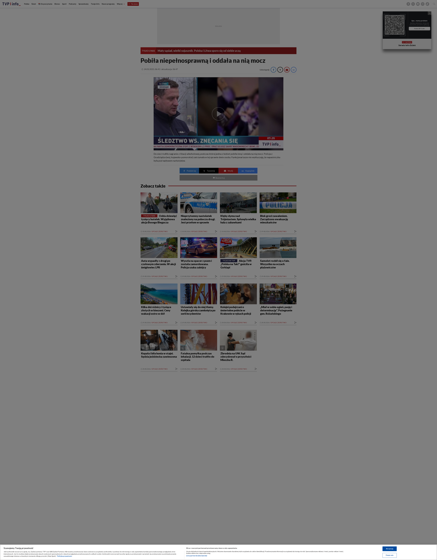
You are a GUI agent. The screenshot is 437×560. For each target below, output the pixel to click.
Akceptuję (389, 549)
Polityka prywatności (64, 556)
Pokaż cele (389, 555)
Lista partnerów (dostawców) (196, 556)
